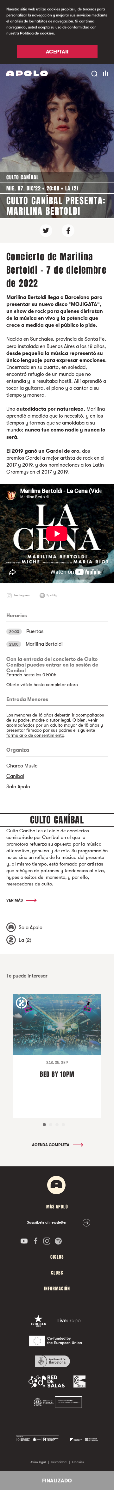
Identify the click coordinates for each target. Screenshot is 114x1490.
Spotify (52, 595)
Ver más (15, 900)
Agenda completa (51, 1145)
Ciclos (57, 1257)
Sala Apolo (18, 787)
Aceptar (57, 52)
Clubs (57, 1273)
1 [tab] (44, 1124)
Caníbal (15, 776)
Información (57, 1288)
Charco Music (21, 766)
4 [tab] (63, 1124)
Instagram (21, 595)
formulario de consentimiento (35, 735)
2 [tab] (50, 1124)
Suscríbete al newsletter (46, 1222)
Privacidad (58, 1462)
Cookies (78, 1462)
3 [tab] (57, 1124)
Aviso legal (38, 1462)
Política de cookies (37, 33)
